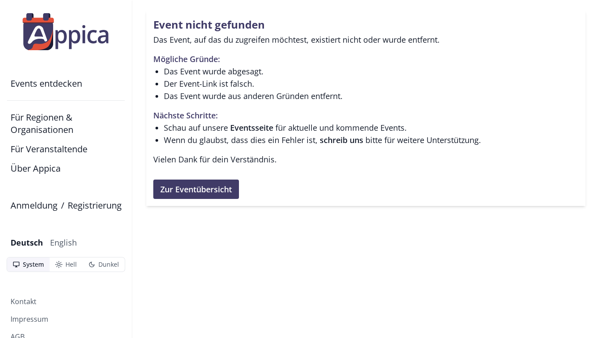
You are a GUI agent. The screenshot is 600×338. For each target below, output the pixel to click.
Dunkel (103, 264)
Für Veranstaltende (49, 149)
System (28, 264)
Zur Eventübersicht (196, 189)
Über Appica (36, 168)
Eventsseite (251, 127)
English (63, 242)
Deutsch (27, 242)
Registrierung (95, 205)
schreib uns (341, 140)
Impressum (29, 319)
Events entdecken (46, 83)
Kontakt (23, 301)
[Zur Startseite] (66, 32)
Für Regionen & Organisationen (42, 123)
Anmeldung (34, 205)
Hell (66, 264)
